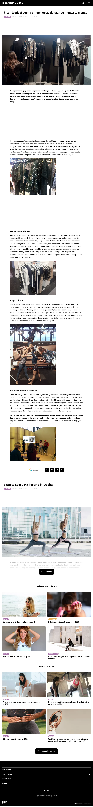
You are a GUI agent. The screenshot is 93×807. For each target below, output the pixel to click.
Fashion (7, 16)
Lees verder (46, 572)
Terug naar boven (45, 751)
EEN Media (87, 803)
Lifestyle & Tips (7, 779)
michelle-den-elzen (33, 16)
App (62, 470)
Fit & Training (6, 770)
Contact (54, 796)
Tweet (52, 470)
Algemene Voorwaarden (43, 796)
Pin (57, 470)
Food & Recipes (7, 774)
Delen (47, 470)
